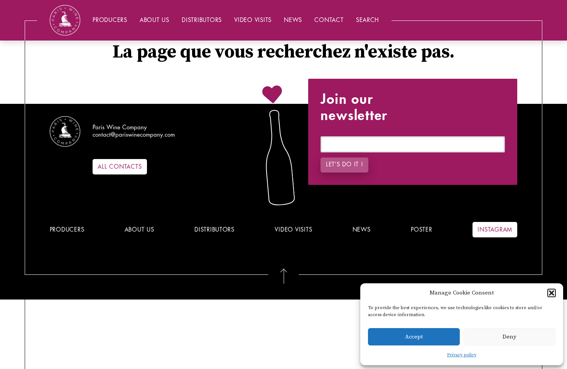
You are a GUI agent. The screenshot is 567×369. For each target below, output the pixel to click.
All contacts (120, 167)
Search (367, 20)
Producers (110, 20)
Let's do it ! (344, 165)
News (293, 20)
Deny (509, 336)
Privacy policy (461, 355)
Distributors (202, 20)
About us (154, 20)
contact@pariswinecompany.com (134, 135)
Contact (328, 20)
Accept (414, 336)
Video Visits (253, 20)
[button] (551, 293)
